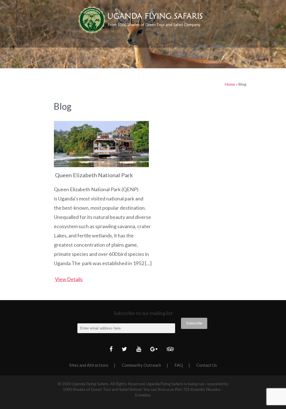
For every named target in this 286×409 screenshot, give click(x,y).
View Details (69, 279)
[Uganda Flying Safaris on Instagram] (155, 349)
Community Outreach (141, 365)
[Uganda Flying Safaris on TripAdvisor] (172, 349)
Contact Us (206, 365)
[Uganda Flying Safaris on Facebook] (112, 349)
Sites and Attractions (88, 365)
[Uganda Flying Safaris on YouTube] (140, 349)
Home (230, 84)
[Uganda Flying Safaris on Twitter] (126, 349)
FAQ (179, 365)
